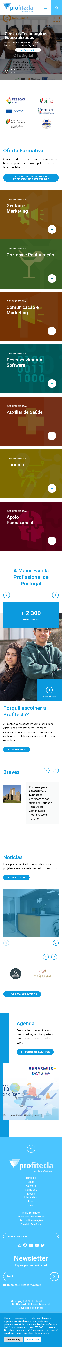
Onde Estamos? (31, 1212)
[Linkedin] (31, 1245)
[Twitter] (43, 1245)
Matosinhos (31, 1197)
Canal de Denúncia (31, 1224)
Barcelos (31, 1177)
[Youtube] (37, 1245)
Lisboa (31, 1193)
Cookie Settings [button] (13, 1339)
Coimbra (31, 1185)
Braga (31, 1181)
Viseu (31, 1205)
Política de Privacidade (31, 1216)
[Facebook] (25, 1245)
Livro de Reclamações (31, 1220)
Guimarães (31, 1189)
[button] (45, 7)
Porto (31, 1201)
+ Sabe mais (28, 50)
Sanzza (39, 1307)
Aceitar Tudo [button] (32, 1339)
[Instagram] (19, 1245)
